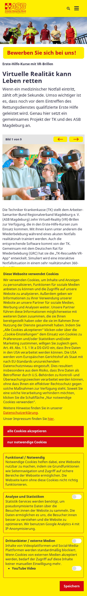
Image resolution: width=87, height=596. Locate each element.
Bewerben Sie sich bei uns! (41, 52)
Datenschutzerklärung (20, 412)
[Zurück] (60, 139)
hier (51, 418)
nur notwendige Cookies (27, 442)
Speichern (72, 586)
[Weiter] (76, 139)
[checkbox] (77, 496)
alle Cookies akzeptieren (27, 431)
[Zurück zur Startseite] (15, 8)
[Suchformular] (68, 8)
